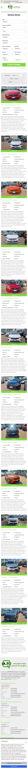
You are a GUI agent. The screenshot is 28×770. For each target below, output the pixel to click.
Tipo (3, 19)
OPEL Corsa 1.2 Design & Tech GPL (9, 298)
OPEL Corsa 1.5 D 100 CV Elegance (9, 577)
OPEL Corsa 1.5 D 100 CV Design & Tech (11, 394)
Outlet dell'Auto (6, 722)
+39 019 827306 (6, 2)
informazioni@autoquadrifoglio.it (11, 1)
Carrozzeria (5, 40)
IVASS (2, 677)
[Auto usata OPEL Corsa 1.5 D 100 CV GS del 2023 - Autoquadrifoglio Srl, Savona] (14, 615)
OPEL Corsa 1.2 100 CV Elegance (9, 154)
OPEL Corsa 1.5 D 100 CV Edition (9, 442)
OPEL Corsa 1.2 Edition (6, 347)
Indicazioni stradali (5, 698)
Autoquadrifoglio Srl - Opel (9, 683)
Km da (4, 52)
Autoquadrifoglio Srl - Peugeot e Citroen (12, 701)
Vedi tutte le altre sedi (7, 737)
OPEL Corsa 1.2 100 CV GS (7, 249)
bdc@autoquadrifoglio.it (15, 697)
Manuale (6, 60)
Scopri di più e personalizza (14, 763)
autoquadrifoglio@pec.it (15, 695)
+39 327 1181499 (18, 2)
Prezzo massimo (6, 46)
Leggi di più (14, 679)
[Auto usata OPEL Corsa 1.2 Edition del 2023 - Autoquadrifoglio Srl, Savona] (14, 336)
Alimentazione (6, 34)
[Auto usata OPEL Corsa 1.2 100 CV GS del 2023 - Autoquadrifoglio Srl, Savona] (14, 238)
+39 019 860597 (13, 688)
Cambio (4, 57)
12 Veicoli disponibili (14, 65)
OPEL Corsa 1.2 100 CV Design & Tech (10, 105)
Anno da (16, 46)
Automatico (18, 60)
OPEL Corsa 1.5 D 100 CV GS (8, 626)
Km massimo (17, 52)
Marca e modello (6, 25)
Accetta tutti (14, 766)
